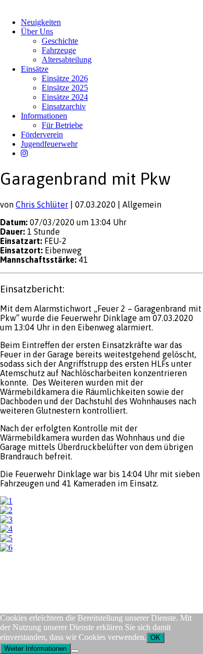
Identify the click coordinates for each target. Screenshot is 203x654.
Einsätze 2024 (65, 97)
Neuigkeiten (41, 22)
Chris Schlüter (42, 204)
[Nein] (75, 650)
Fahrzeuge (59, 50)
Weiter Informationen (35, 648)
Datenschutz (55, 577)
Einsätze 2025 (65, 87)
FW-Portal (93, 577)
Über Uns (37, 31)
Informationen (44, 115)
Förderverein (42, 134)
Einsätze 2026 (65, 78)
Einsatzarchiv (64, 106)
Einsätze (34, 69)
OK (155, 638)
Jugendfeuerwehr (49, 143)
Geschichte (60, 40)
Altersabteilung (67, 59)
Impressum (16, 577)
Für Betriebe (62, 125)
